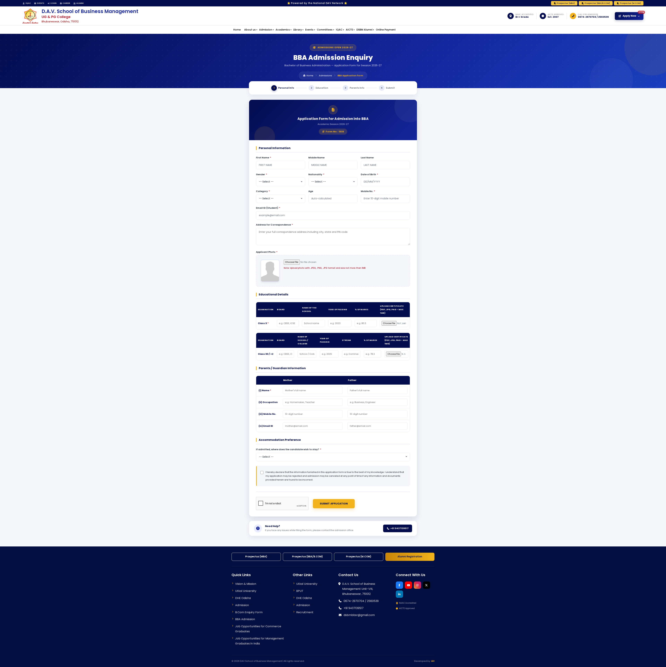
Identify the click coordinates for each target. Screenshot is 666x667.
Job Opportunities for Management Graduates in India (259, 640)
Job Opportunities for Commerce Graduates (258, 628)
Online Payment (386, 29)
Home (237, 29)
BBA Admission (245, 619)
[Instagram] (417, 585)
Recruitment (304, 612)
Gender (261, 174)
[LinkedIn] (399, 594)
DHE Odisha (243, 598)
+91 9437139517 (399, 528)
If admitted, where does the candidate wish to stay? (288, 449)
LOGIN (53, 3)
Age (310, 191)
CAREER (66, 3)
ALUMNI (80, 3)
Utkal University (245, 591)
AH (432, 661)
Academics (283, 29)
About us (250, 29)
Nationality (316, 174)
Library (297, 29)
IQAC (28, 3)
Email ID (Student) (268, 208)
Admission (265, 29)
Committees (324, 29)
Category (263, 191)
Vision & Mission (245, 584)
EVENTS (40, 3)
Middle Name (316, 157)
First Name (263, 157)
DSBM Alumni (364, 29)
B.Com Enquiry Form (249, 612)
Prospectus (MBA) (566, 3)
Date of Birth (369, 174)
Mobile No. (368, 191)
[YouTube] (408, 585)
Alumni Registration (410, 556)
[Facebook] (399, 585)
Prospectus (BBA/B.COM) (597, 3)
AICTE (349, 29)
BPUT (299, 591)
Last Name (367, 157)
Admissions (325, 75)
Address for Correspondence (274, 224)
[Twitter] (426, 585)
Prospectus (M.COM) (630, 3)
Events (309, 29)
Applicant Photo (267, 252)
